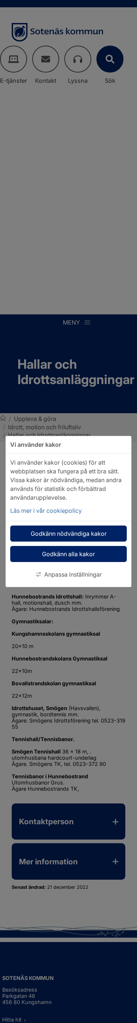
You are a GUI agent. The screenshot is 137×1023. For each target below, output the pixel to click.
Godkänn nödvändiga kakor (69, 533)
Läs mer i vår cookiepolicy (46, 510)
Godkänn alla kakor (68, 554)
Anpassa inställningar (73, 574)
